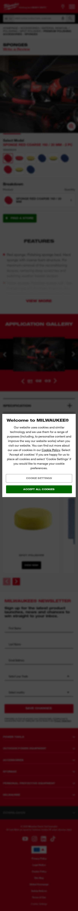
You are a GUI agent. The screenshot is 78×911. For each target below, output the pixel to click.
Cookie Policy (51, 450)
